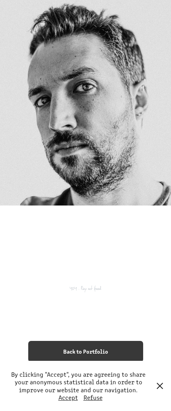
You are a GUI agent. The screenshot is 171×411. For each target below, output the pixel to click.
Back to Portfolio (85, 351)
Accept (68, 397)
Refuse (93, 397)
